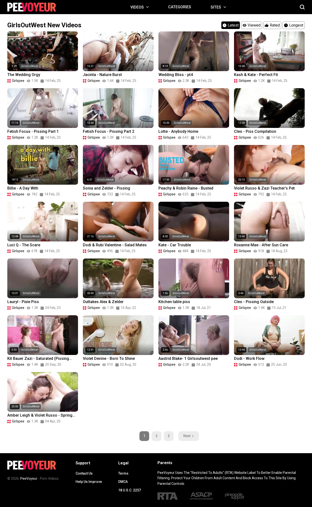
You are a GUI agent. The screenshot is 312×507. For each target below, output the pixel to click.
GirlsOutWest (29, 66)
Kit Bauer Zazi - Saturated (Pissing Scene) (38, 358)
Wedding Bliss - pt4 (175, 74)
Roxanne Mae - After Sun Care (261, 245)
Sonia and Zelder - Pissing (106, 188)
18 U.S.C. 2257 (129, 490)
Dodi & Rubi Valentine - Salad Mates (115, 245)
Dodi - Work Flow (249, 358)
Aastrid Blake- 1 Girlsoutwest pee (188, 358)
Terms (123, 473)
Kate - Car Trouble (174, 245)
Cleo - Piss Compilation (255, 131)
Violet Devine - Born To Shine (109, 358)
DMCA (123, 482)
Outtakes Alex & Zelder (103, 301)
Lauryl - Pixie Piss (23, 301)
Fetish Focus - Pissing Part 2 (108, 131)
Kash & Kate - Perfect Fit (256, 74)
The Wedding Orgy (23, 74)
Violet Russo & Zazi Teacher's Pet (264, 188)
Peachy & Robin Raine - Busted (185, 188)
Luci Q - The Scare (23, 245)
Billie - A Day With (22, 188)
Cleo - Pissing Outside (254, 301)
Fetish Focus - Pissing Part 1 (33, 131)
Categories (179, 7)
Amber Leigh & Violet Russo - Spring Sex (39, 415)
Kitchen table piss (174, 301)
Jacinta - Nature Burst (102, 74)
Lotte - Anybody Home (178, 131)
